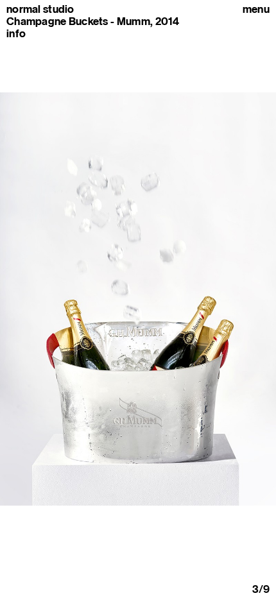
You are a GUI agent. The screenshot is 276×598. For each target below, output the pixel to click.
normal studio (40, 9)
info (16, 33)
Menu (256, 9)
